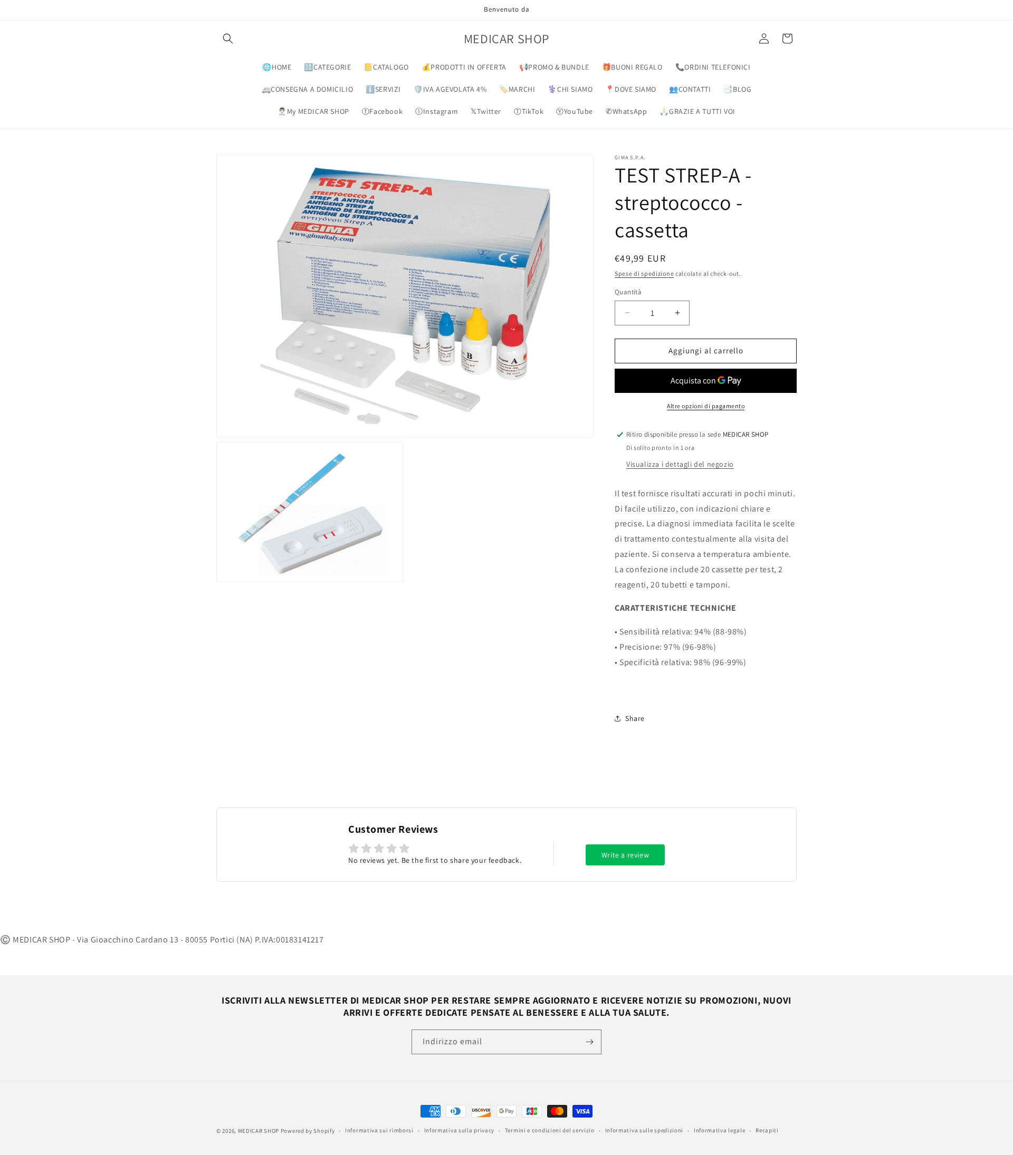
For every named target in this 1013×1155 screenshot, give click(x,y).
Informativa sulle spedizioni (644, 1130)
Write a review (625, 855)
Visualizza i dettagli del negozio (680, 464)
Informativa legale (720, 1130)
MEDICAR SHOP (258, 1130)
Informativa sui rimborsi (379, 1130)
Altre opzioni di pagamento (705, 406)
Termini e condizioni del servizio (550, 1130)
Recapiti (767, 1130)
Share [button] (635, 718)
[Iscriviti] (589, 1041)
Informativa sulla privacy (459, 1130)
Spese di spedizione (644, 273)
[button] (228, 38)
